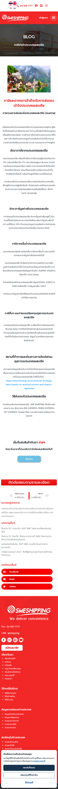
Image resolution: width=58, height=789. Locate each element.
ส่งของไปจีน (10, 745)
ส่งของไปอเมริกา (11, 742)
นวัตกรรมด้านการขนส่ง (11, 508)
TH (10, 8)
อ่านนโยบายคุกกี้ (39, 761)
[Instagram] (46, 6)
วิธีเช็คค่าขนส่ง (10, 693)
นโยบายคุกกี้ (9, 675)
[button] (54, 18)
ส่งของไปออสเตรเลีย (13, 748)
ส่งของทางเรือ (10, 724)
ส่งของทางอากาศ (12, 720)
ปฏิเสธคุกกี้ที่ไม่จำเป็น (29, 775)
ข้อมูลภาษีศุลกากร (12, 717)
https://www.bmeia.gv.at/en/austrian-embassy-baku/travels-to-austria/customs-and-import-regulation (29, 384)
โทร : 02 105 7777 (10, 626)
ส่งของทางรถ (10, 727)
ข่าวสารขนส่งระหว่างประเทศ (34, 508)
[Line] (41, 6)
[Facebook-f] (3, 640)
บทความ (8, 662)
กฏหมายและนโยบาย (17, 512)
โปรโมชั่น (8, 665)
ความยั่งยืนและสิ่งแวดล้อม (37, 512)
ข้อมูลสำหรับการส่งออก (14, 714)
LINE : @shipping (10, 633)
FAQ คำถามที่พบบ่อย (13, 668)
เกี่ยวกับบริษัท (10, 658)
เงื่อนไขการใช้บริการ (12, 672)
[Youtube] (21, 640)
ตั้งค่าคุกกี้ (29, 782)
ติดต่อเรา (8, 678)
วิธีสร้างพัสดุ (10, 696)
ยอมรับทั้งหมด (29, 767)
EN (14, 8)
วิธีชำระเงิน (9, 699)
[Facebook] (36, 6)
